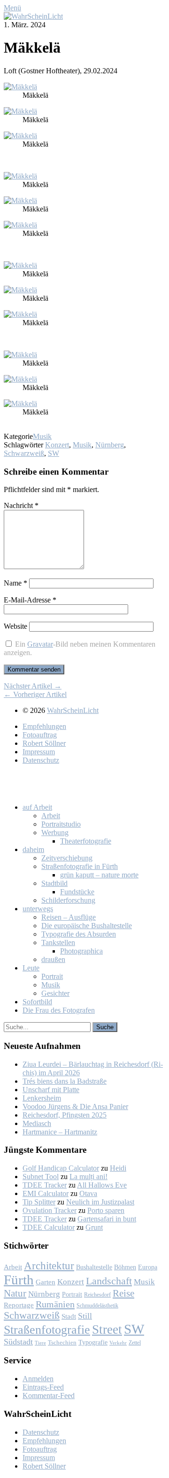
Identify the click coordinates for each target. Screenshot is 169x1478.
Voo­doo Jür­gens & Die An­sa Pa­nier (75, 1106)
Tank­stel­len (58, 942)
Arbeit (13, 1267)
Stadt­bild (54, 883)
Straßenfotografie (47, 1330)
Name (15, 583)
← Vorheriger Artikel (35, 694)
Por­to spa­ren (105, 1210)
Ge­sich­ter (55, 993)
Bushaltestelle (94, 1267)
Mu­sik (50, 985)
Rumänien (55, 1304)
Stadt (68, 1316)
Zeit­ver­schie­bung (66, 858)
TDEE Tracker (45, 1185)
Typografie (93, 1342)
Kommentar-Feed (49, 1396)
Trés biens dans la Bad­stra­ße (65, 1081)
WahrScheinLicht (73, 710)
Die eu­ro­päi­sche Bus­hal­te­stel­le (86, 926)
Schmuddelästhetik (97, 1305)
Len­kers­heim (42, 1098)
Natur (15, 1293)
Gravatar (40, 644)
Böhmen (125, 1267)
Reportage (19, 1305)
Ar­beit (50, 816)
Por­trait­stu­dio (61, 824)
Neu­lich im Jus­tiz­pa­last (100, 1202)
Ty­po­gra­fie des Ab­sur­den (78, 934)
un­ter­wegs (38, 909)
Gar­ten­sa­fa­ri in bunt (106, 1219)
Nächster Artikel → (32, 686)
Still (85, 1316)
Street (107, 1329)
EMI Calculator (46, 1193)
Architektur (49, 1266)
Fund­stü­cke (77, 892)
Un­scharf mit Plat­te (51, 1090)
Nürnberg (109, 445)
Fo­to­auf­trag (40, 735)
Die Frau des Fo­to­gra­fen (59, 1010)
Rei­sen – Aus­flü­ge (68, 917)
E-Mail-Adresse (30, 600)
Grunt (94, 1227)
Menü (12, 8)
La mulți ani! (88, 1177)
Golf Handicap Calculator (61, 1168)
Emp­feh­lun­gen (44, 726)
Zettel (135, 1342)
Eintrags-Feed (43, 1387)
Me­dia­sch (37, 1123)
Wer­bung (55, 833)
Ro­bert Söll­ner (44, 743)
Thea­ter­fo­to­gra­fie (85, 841)
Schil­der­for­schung (68, 900)
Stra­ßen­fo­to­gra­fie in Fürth (79, 866)
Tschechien (62, 1342)
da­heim (33, 849)
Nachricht (21, 505)
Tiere (40, 1342)
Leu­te (31, 968)
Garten (45, 1282)
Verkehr (118, 1342)
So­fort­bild (37, 1002)
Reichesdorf (97, 1294)
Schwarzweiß (24, 453)
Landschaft (109, 1281)
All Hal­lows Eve (102, 1185)
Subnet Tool (41, 1177)
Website (15, 626)
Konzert (57, 445)
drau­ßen (53, 959)
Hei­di (118, 1168)
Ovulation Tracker (50, 1210)
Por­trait (52, 976)
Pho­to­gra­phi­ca (81, 951)
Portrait (72, 1294)
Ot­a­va (88, 1193)
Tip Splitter (39, 1202)
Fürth (19, 1279)
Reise (123, 1293)
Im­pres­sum (39, 752)
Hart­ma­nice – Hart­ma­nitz (60, 1132)
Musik (42, 436)
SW (53, 453)
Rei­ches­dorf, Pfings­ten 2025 (65, 1115)
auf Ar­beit (37, 807)
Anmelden (38, 1379)
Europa (147, 1267)
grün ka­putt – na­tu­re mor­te (99, 875)
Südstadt (18, 1341)
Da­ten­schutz (41, 760)
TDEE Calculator (49, 1227)
